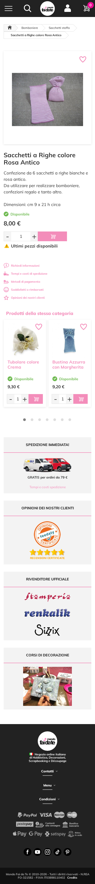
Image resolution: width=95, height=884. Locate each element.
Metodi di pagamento (25, 281)
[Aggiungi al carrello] (52, 236)
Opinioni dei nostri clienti (28, 297)
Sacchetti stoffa (59, 28)
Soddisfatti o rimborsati (27, 289)
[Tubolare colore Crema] (25, 340)
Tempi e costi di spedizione (29, 273)
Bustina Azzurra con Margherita (68, 364)
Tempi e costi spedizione (47, 487)
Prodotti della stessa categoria (39, 313)
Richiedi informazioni (25, 265)
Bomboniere (29, 28)
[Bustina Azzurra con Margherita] (69, 340)
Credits (72, 877)
